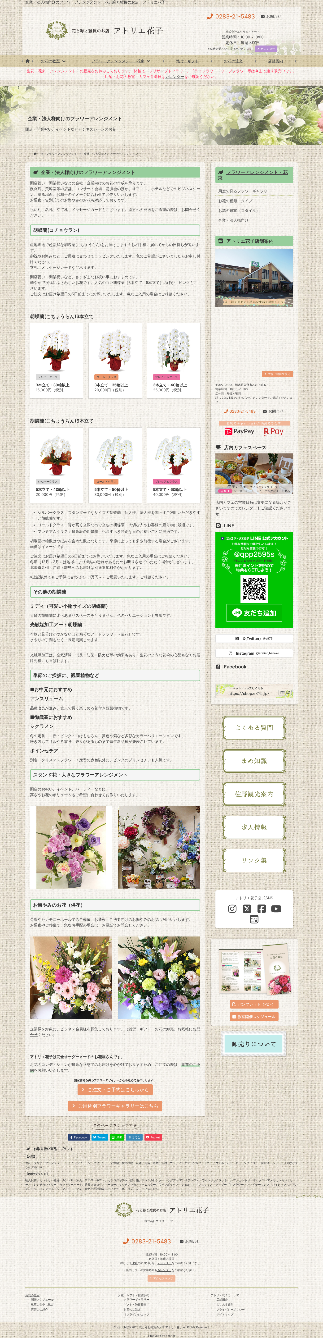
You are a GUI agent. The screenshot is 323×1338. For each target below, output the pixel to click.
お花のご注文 (132, 1309)
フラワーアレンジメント (61, 153)
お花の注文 (233, 61)
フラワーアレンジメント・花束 (118, 61)
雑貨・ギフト (187, 61)
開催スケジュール (42, 1299)
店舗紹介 (222, 1299)
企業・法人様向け (233, 220)
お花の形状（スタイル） (239, 210)
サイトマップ (224, 1314)
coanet (170, 1336)
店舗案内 (275, 61)
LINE (230, 397)
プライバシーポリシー (230, 1309)
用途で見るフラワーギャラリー (244, 191)
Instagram (257, 653)
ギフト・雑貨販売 (135, 1304)
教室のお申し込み (42, 1304)
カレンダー (174, 76)
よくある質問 (224, 1304)
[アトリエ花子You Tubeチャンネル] (276, 908)
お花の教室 (50, 61)
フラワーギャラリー (136, 1299)
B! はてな (134, 1137)
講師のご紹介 (39, 1309)
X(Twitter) (258, 638)
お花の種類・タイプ (235, 200)
